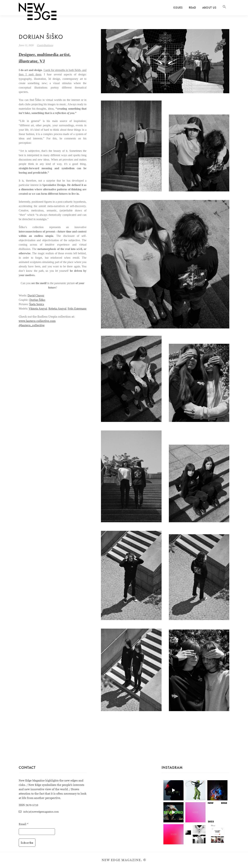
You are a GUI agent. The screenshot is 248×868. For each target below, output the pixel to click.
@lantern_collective (31, 325)
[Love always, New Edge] (195, 812)
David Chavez (36, 295)
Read (192, 7)
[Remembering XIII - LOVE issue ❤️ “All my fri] (217, 834)
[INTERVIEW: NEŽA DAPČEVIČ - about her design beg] (195, 790)
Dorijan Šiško (37, 299)
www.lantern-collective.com (37, 321)
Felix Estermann (77, 308)
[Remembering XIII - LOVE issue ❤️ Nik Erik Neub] (195, 834)
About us (209, 7)
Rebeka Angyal (57, 308)
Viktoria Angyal (38, 308)
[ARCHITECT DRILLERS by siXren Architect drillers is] (173, 790)
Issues (178, 7)
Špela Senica (36, 304)
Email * (23, 824)
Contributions (45, 45)
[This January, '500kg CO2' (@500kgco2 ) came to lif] (173, 812)
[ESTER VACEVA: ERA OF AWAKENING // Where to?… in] (217, 790)
